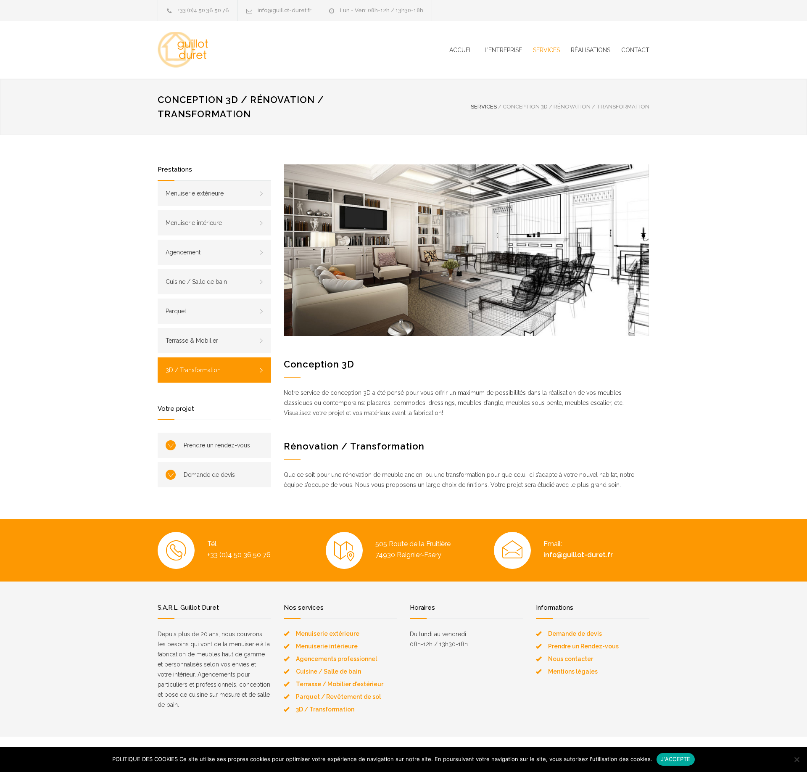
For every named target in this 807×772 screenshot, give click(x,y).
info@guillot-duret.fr (284, 10)
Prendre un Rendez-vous (583, 646)
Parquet (176, 311)
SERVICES (546, 50)
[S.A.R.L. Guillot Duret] (235, 50)
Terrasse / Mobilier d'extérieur (339, 684)
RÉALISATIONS (590, 50)
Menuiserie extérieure (195, 193)
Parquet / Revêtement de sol (338, 696)
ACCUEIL (461, 50)
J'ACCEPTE (675, 759)
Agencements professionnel (336, 659)
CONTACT (635, 50)
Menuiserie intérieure (194, 222)
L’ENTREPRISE (503, 50)
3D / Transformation (193, 370)
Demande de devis (209, 474)
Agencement (183, 252)
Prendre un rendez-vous (217, 445)
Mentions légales (573, 671)
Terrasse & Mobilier (192, 340)
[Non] (796, 759)
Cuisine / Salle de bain (196, 281)
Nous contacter (570, 659)
